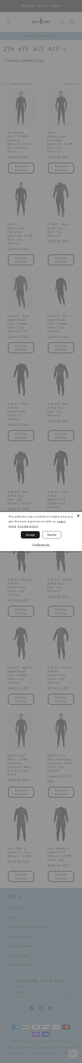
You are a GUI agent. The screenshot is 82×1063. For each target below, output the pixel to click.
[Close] (78, 516)
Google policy (27, 526)
